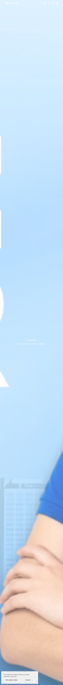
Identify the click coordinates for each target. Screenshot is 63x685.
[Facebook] (56, 3)
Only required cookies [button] (11, 680)
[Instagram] (49, 3)
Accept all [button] (27, 680)
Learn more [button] (13, 676)
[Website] (45, 3)
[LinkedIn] (53, 3)
